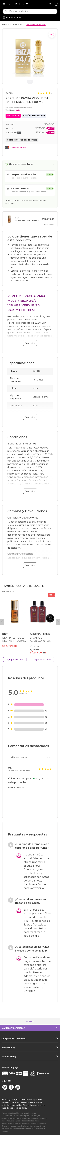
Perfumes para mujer (36, 24)
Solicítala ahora (18, 147)
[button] (56, 4)
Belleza (5, 24)
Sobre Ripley (8, 1047)
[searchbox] (33, 11)
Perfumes (17, 24)
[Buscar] (6, 11)
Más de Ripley (9, 1056)
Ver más (30, 343)
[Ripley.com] (18, 4)
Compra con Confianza (14, 1038)
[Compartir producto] (51, 34)
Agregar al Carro (15, 659)
